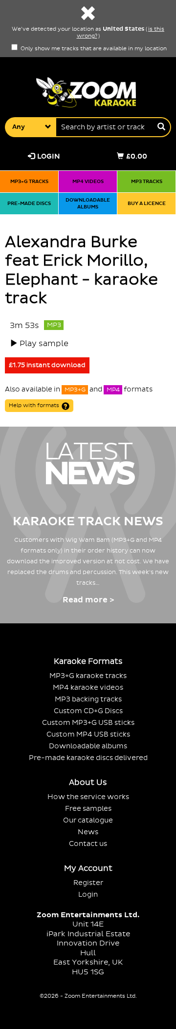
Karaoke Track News (88, 521)
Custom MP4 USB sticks (88, 734)
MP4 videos (88, 181)
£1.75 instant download (47, 365)
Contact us (88, 844)
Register (88, 883)
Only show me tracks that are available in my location (93, 48)
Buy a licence (147, 203)
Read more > (88, 600)
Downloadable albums (88, 203)
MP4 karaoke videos (88, 687)
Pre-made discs (29, 203)
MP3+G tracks (29, 181)
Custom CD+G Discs (88, 711)
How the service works (88, 797)
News (88, 832)
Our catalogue (88, 820)
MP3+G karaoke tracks (88, 676)
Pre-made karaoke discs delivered (88, 758)
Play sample (44, 344)
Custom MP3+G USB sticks (88, 723)
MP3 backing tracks (88, 699)
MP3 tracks (146, 181)
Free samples (88, 808)
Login (48, 156)
